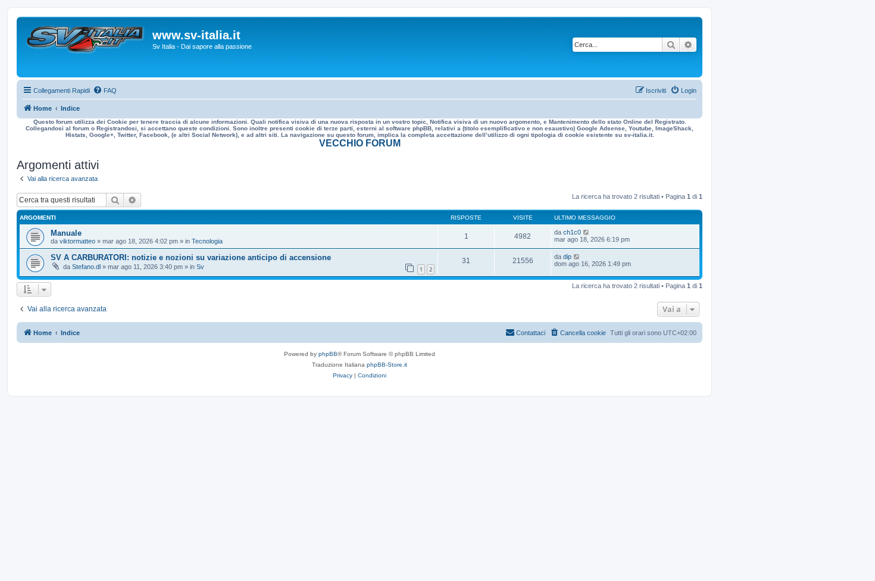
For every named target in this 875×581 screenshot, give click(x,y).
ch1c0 (572, 232)
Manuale (66, 233)
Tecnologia (207, 241)
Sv (200, 266)
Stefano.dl (86, 266)
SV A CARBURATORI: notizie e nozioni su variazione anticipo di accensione (191, 257)
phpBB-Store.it (387, 364)
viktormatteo (77, 241)
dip (567, 256)
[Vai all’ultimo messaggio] (586, 232)
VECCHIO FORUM (360, 143)
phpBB (328, 354)
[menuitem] (105, 90)
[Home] (86, 47)
